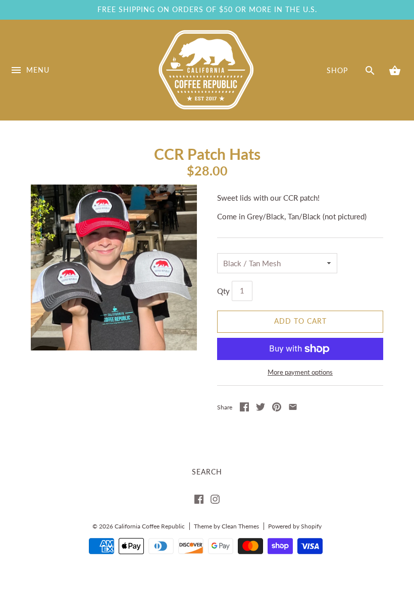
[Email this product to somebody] (292, 408)
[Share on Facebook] (244, 408)
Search (207, 472)
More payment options (300, 372)
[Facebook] (198, 501)
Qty (223, 290)
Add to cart (300, 321)
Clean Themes (240, 526)
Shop (337, 71)
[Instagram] (215, 501)
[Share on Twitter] (260, 408)
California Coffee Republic (150, 526)
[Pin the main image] (276, 408)
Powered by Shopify (295, 526)
